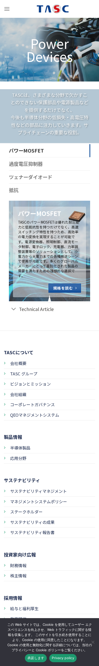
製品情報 (13, 436)
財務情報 (18, 565)
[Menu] (7, 9)
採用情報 (13, 597)
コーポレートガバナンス (32, 404)
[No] (92, 644)
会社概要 (18, 363)
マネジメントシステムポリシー (38, 501)
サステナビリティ (22, 480)
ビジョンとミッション (30, 384)
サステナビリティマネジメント (38, 491)
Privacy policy (63, 658)
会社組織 (18, 394)
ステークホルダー (26, 512)
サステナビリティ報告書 (32, 532)
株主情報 (18, 576)
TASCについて (19, 352)
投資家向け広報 (20, 554)
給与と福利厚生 (24, 608)
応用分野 (18, 458)
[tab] (49, 150)
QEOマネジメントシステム (34, 415)
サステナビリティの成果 (32, 522)
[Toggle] (14, 309)
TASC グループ (23, 374)
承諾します (35, 658)
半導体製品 (20, 448)
